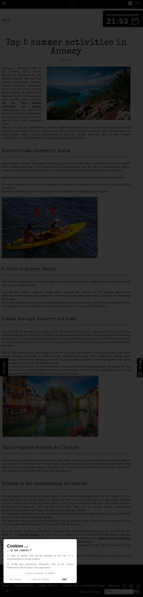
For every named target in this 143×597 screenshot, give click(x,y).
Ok (136, 591)
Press (5, 586)
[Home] (71, 3)
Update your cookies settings (83, 586)
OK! (64, 579)
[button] (7, 591)
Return (6, 20)
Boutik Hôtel (29, 535)
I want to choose (40, 579)
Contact (114, 586)
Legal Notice (48, 586)
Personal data (24, 586)
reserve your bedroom (114, 538)
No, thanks (16, 579)
